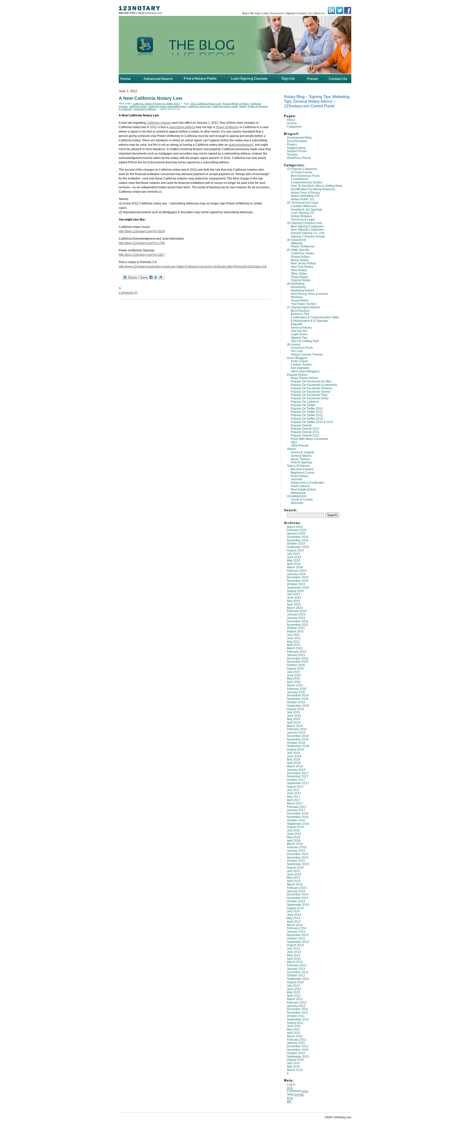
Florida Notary (300, 256)
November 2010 (297, 1049)
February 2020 (296, 689)
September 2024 (298, 547)
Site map (254, 13)
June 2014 (294, 914)
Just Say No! (299, 331)
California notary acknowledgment (167, 106)
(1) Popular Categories (302, 169)
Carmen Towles (301, 364)
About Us (319, 13)
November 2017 (297, 776)
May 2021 (293, 641)
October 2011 (296, 1016)
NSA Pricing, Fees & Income (309, 294)
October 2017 (296, 779)
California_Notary (302, 253)
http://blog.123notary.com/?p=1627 (142, 255)
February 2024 (296, 570)
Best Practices (300, 310)
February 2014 (296, 928)
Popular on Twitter (303, 405)
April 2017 (294, 800)
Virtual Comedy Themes (307, 354)
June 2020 (294, 675)
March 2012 (295, 999)
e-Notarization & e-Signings (309, 321)
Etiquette (297, 324)
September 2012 (298, 979)
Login (265, 13)
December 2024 (297, 537)
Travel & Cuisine (302, 499)
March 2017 (295, 803)
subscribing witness (182, 127)
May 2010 (293, 1066)
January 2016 (296, 850)
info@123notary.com (150, 12)
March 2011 (295, 1036)
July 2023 (293, 594)
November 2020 (297, 661)
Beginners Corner (303, 472)
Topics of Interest (298, 466)
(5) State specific (298, 250)
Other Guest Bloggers (305, 371)
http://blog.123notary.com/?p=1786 (142, 243)
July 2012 (293, 985)
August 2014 (295, 908)
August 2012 (295, 982)
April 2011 (293, 1033)
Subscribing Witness (144, 109)
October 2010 (296, 1053)
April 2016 (294, 840)
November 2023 (297, 580)
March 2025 (295, 527)
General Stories (301, 455)
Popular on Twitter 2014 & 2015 (312, 422)
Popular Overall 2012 (305, 435)
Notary (242, 106)
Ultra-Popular (300, 445)
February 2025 (296, 530)
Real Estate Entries (303, 489)
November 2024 (297, 540)
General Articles (301, 327)
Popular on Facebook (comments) (314, 385)
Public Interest (300, 486)
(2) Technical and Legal (302, 202)
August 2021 (295, 631)
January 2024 (296, 574)
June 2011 (294, 1026)
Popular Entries (297, 375)
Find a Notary (299, 476)
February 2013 (296, 965)
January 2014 (296, 931)
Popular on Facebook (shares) (311, 388)
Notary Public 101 (303, 199)
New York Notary (302, 266)
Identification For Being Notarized (313, 189)
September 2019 (298, 705)
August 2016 (295, 827)
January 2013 (296, 969)
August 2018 (295, 749)
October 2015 (296, 860)
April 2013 (294, 958)
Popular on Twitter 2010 (307, 408)
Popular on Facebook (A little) (311, 381)
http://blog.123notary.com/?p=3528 (142, 231)
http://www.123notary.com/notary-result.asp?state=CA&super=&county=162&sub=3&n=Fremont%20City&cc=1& (193, 266)
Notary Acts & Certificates (307, 482)
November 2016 (297, 817)
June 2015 (294, 874)
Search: (291, 510)
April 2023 (294, 604)
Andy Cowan (299, 361)
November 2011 (297, 1012)
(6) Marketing (296, 283)
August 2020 (295, 668)
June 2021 (294, 638)
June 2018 (294, 756)
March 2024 (295, 567)
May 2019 (293, 719)
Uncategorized (296, 496)
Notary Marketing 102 (305, 196)
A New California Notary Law (150, 98)
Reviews (296, 297)
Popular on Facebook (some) (310, 391)
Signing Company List (299, 13)
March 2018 (295, 766)
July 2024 (293, 554)
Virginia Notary (301, 280)
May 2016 (293, 837)
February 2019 (296, 729)
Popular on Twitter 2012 (307, 415)
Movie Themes (300, 459)
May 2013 (293, 955)
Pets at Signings (301, 462)
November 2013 (297, 935)
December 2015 (297, 854)
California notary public (225, 106)
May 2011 (293, 1029)
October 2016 (296, 820)
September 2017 (298, 783)
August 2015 (295, 867)
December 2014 (297, 894)
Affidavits (297, 243)
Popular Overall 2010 (305, 428)
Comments (297, 1091)
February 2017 (296, 807)
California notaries (159, 122)
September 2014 (298, 904)
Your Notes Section (303, 304)
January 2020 (296, 692)
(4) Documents (296, 240)
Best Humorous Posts (305, 176)
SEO (294, 442)
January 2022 (296, 618)
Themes (292, 154)
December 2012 (297, 972)
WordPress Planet (299, 158)
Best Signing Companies (307, 226)
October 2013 (296, 938)
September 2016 (298, 824)
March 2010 (295, 1070)
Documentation (297, 141)
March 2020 (295, 685)
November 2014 (297, 898)
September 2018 (298, 746)
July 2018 (293, 753)
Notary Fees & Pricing (305, 192)
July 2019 (293, 712)
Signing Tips (299, 337)
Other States (299, 273)
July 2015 (293, 871)
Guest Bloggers (297, 358)
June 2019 (294, 715)
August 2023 (295, 591)
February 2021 (296, 651)
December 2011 (297, 1009)
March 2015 (295, 884)
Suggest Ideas (296, 148)
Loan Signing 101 (303, 212)
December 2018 (297, 736)
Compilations (299, 179)
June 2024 (294, 557)
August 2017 (295, 786)
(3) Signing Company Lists (304, 223)
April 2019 (294, 722)
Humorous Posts (302, 347)
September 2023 (298, 587)
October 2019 (296, 702)
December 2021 (297, 621)
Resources (277, 13)
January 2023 (296, 614)
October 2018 (296, 743)
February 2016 (296, 847)
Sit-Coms (297, 351)
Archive (292, 123)
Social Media (299, 300)
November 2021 (297, 624)
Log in (291, 1084)
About (291, 120)
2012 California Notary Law (205, 103)
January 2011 (296, 1043)
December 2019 (297, 695)
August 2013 (295, 945)
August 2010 (295, 1059)
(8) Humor (293, 344)
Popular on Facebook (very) (310, 398)
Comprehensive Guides (306, 182)
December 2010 (297, 1046)
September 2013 (298, 942)
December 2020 (297, 658)
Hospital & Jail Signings (306, 209)
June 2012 (294, 989)
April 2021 (294, 645)
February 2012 (296, 1002)
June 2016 (294, 834)
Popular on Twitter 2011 (307, 411)
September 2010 (298, 1056)
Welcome (297, 503)
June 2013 (294, 952)
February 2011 (296, 1039)
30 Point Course (301, 172)
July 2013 (293, 948)
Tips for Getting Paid (305, 341)
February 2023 (296, 611)
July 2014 (293, 911)
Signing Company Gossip (308, 236)
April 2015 (294, 881)
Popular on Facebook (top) (309, 395)
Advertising (298, 287)
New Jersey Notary (303, 263)
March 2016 (295, 844)
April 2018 (294, 763)
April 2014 (294, 921)
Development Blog (299, 137)
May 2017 (293, 796)
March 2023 (295, 608)
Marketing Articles (302, 290)
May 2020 (293, 678)
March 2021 (295, 648)
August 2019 (295, 709)
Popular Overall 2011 (305, 432)
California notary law (199, 106)
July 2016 (293, 830)
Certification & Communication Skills (315, 317)
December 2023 (297, 577)
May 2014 (293, 918)
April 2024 (294, 564)
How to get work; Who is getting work (316, 186)
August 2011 (295, 1023)
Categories (294, 126)
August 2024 (295, 550)
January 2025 (296, 533)
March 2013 (295, 962)
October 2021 (296, 628)
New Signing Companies (307, 229)
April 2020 (294, 682)
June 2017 (294, 793)
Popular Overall (301, 425)
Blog (244, 13)
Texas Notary (299, 277)
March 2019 (295, 726)
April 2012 (294, 995)
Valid (295, 1094)
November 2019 (297, 699)
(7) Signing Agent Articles (303, 307)
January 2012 (296, 1006)
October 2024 (296, 543)
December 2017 (297, 773)
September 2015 (298, 864)
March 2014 (295, 925)
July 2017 (293, 790)
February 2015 (296, 888)
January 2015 (296, 891)
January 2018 (296, 769)
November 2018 (297, 739)
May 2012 (293, 992)
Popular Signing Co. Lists (308, 233)
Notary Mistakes (301, 216)
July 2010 (293, 1063)
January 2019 (296, 732)
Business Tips (300, 314)
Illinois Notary (300, 260)
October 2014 (296, 901)
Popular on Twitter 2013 (307, 418)
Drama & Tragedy (302, 452)
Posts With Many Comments (309, 439)
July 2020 (293, 672)
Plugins (292, 144)
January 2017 (296, 810)
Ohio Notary (299, 270)
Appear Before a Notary (235, 103)
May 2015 (293, 877)
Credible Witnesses (304, 206)
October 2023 (296, 584)
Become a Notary (302, 469)
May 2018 (293, 759)
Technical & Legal (303, 219)
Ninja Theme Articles (304, 378)
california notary (138, 106)
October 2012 (296, 975)
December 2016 (297, 813)
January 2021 (296, 655)
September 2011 (298, 1019)
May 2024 (293, 560)
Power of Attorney (303, 246)
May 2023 (293, 601)
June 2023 (294, 597)
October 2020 (296, 665)
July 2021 (293, 634)
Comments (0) (128, 292)
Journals (296, 479)
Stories (291, 449)
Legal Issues (299, 334)
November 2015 (297, 857)
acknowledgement (241, 144)
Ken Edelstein (300, 368)
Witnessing (298, 493)
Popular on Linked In (305, 401)
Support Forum (297, 151)
